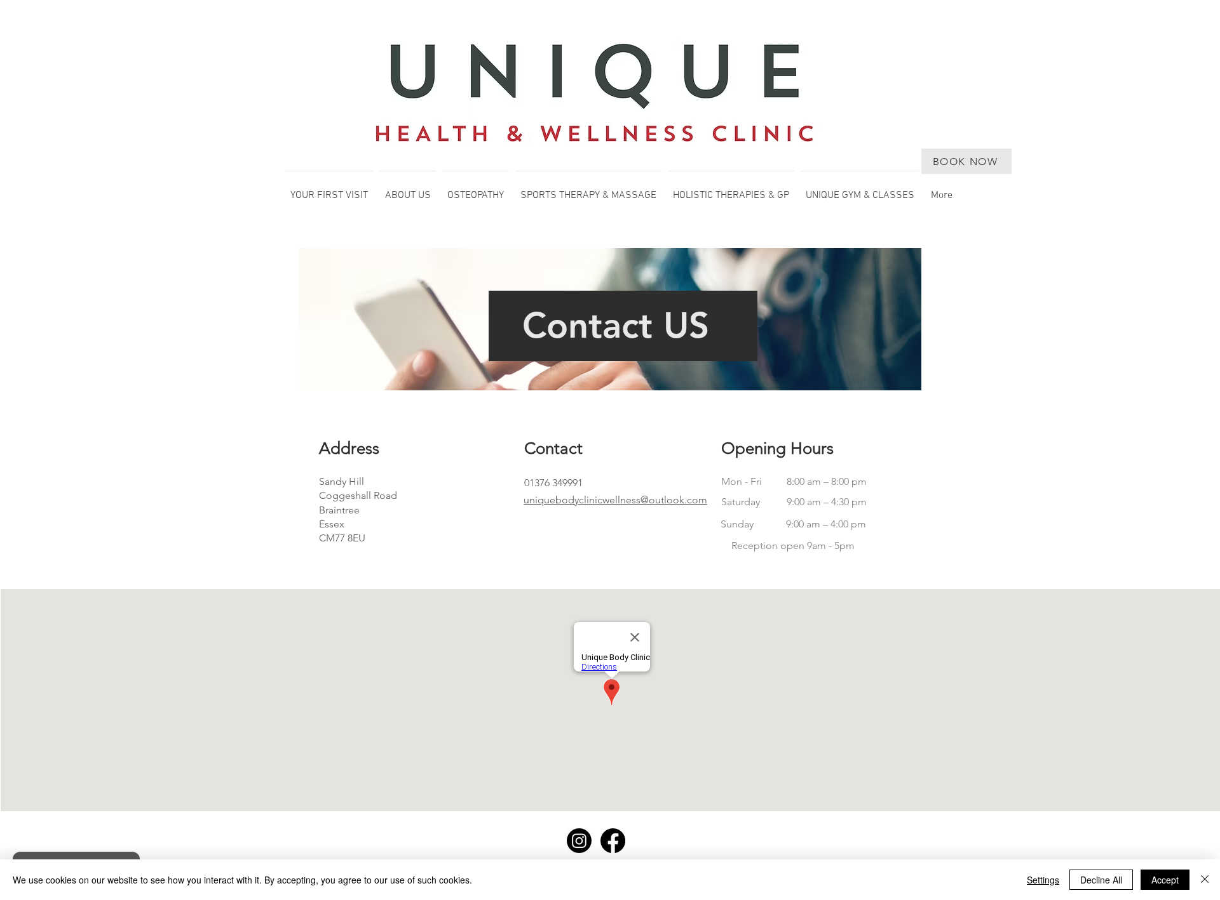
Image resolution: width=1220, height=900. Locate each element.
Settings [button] (1043, 879)
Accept (1165, 879)
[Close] (1204, 880)
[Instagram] (579, 840)
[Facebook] (612, 840)
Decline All (1101, 879)
